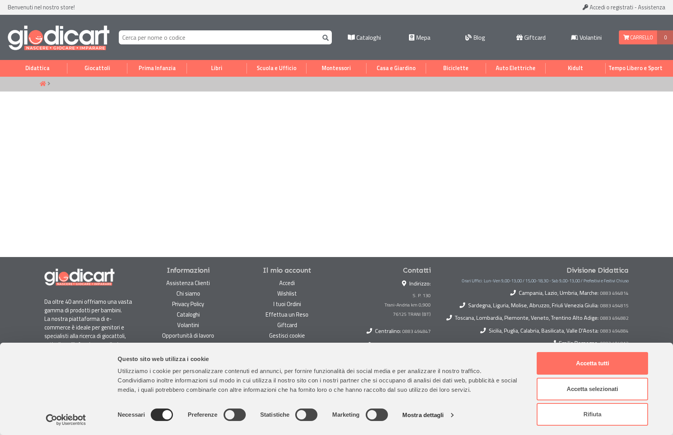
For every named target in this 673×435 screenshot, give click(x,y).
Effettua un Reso (287, 314)
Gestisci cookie (287, 335)
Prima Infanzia (157, 68)
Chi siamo (188, 293)
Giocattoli (97, 68)
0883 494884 (614, 331)
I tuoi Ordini (287, 303)
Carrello (641, 37)
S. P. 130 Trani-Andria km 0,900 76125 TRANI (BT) (407, 305)
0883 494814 (614, 293)
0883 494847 (416, 331)
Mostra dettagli (423, 415)
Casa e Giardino (396, 68)
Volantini (590, 37)
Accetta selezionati (592, 389)
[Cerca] (324, 37)
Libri (216, 68)
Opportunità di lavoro (188, 335)
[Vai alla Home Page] (43, 84)
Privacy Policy (188, 303)
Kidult (575, 68)
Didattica (37, 68)
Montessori (336, 68)
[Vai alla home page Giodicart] (58, 37)
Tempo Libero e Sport (635, 68)
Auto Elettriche (516, 68)
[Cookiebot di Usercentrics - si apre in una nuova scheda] (66, 420)
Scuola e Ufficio (276, 68)
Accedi (610, 7)
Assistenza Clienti (188, 282)
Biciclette (456, 68)
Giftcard (534, 37)
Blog (478, 37)
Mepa (422, 37)
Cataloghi (368, 37)
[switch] (235, 415)
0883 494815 (614, 305)
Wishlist (287, 293)
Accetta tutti (592, 363)
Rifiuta (592, 414)
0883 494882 (614, 318)
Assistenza (651, 7)
